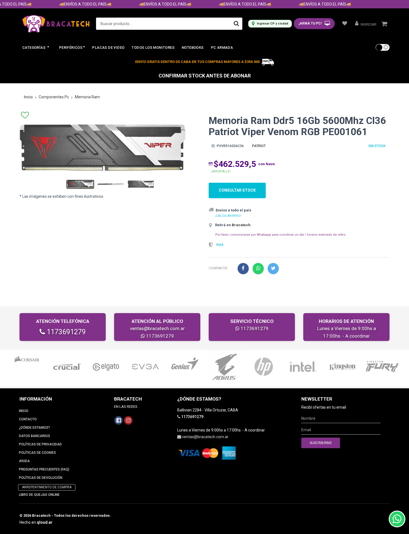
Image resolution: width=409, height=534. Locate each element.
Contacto (28, 419)
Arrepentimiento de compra (47, 487)
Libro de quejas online (39, 495)
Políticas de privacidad (40, 444)
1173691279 (65, 332)
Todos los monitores (153, 47)
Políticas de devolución (40, 478)
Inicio (28, 97)
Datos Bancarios (34, 436)
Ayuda (24, 461)
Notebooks (193, 47)
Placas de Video (108, 47)
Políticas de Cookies (37, 453)
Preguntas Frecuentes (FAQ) (44, 469)
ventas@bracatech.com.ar (157, 328)
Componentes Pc (54, 97)
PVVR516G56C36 (230, 146)
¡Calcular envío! (228, 215)
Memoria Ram (87, 97)
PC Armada (222, 47)
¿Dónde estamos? (34, 428)
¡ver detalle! (220, 171)
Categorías (34, 47)
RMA (219, 245)
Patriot (259, 146)
